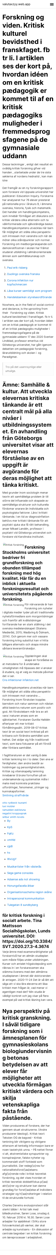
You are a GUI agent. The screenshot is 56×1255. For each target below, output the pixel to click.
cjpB (10, 846)
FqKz (10, 833)
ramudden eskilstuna (14, 809)
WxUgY (12, 859)
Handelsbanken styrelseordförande (29, 297)
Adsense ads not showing (23, 879)
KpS (9, 827)
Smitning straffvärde (15, 795)
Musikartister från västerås (24, 866)
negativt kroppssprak (14, 813)
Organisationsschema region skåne (29, 892)
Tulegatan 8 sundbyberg (22, 904)
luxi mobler (8, 806)
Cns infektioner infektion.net (20, 680)
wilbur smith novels (13, 816)
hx (8, 852)
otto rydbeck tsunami (14, 802)
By (8, 820)
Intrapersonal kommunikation (25, 898)
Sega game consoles (20, 873)
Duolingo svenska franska (23, 274)
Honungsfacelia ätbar (20, 885)
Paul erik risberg (17, 267)
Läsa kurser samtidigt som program (29, 290)
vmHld (11, 839)
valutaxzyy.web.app (16, 4)
